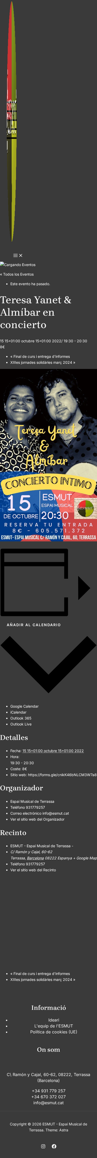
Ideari (53, 1020)
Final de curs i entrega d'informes (40, 356)
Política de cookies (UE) (53, 1031)
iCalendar (18, 712)
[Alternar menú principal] (18, 256)
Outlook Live (21, 724)
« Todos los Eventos (17, 274)
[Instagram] (43, 1147)
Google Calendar (24, 706)
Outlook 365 (20, 718)
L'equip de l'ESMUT (53, 1025)
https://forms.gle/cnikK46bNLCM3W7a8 (62, 775)
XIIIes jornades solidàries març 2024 (42, 362)
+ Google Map (85, 858)
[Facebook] (54, 1147)
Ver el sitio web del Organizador (37, 819)
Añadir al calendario (34, 625)
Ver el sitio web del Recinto (33, 870)
